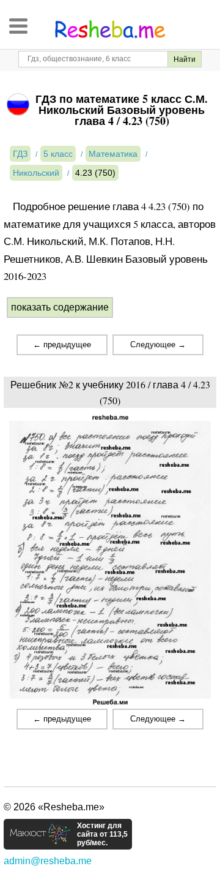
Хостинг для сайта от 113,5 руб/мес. (102, 834)
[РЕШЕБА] (110, 29)
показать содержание (60, 307)
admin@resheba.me (48, 861)
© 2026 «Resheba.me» (54, 807)
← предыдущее (62, 344)
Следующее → (158, 344)
